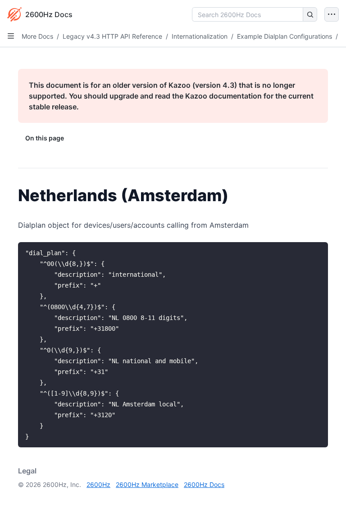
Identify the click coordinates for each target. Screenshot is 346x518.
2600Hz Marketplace (147, 484)
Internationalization (200, 36)
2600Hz (98, 484)
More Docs (37, 36)
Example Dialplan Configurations (284, 36)
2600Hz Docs (204, 484)
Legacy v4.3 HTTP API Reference (112, 36)
